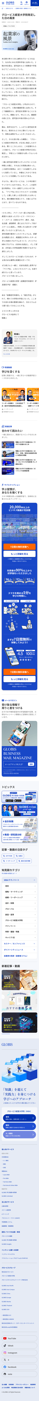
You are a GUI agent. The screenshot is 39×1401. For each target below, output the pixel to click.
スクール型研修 (6, 1210)
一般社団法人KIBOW (8, 1319)
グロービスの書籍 (7, 1236)
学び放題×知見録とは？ (8, 873)
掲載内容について (30, 1387)
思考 (7, 886)
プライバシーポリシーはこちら (11, 773)
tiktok (10, 1345)
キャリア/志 (10, 937)
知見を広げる (9, 8)
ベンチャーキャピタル (8, 1254)
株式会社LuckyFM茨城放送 (9, 1327)
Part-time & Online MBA (10, 1185)
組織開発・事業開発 (7, 1226)
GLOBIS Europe (6, 1297)
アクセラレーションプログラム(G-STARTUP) (15, 1258)
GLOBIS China (6, 1294)
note (10, 1374)
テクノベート (10, 926)
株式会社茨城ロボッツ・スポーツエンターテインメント (18, 1323)
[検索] (21, 3)
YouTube (12, 1338)
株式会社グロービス (7, 1272)
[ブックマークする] (24, 403)
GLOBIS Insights (6, 1244)
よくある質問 (6, 1387)
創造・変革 (9, 914)
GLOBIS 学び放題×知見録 (9, 1192)
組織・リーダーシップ (14, 897)
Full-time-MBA (7, 1182)
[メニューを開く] (3, 3)
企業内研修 (5, 1206)
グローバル (9, 909)
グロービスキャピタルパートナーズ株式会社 (15, 1280)
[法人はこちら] (35, 3)
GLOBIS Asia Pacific (8, 1286)
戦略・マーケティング (14, 892)
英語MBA (4, 1171)
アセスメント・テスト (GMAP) (11, 1218)
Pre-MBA (6, 1178)
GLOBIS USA (5, 1309)
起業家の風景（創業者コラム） (24, 8)
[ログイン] (26, 3)
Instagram (12, 1352)
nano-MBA (6, 1175)
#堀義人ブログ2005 (9, 26)
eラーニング (5, 1214)
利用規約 (11, 1384)
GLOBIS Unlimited (7, 1196)
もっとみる (6, 354)
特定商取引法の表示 (17, 1387)
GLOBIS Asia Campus (8, 1289)
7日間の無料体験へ (19, 546)
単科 (15, 1126)
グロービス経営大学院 (14, 920)
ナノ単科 (13, 1134)
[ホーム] (2, 8)
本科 (16, 1118)
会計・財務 (9, 903)
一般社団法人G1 (6, 1315)
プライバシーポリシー (22, 1384)
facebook (12, 1367)
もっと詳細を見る (19, 553)
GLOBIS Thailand (7, 1305)
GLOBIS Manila (6, 1301)
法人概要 (4, 1384)
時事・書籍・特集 (12, 931)
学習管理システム (7, 1222)
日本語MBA (5, 1157)
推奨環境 (33, 1384)
